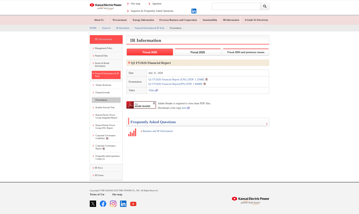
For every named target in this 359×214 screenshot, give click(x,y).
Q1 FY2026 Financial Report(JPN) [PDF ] (175, 84)
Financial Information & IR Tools (149, 28)
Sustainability (210, 20)
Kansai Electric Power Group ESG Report (105, 126)
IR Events (99, 175)
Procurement (120, 20)
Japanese (156, 3)
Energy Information (143, 20)
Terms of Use (97, 194)
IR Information (231, 20)
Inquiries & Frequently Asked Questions (152, 11)
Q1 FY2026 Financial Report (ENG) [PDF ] (176, 79)
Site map (135, 3)
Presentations (101, 100)
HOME (93, 28)
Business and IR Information (158, 131)
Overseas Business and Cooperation (178, 20)
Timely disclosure (103, 85)
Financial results (103, 92)
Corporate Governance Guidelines (106, 137)
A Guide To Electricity (256, 20)
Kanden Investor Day (105, 107)
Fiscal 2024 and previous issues (245, 52)
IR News (99, 168)
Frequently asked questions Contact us (108, 157)
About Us (99, 20)
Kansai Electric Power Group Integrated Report (106, 116)
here (184, 108)
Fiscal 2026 (150, 52)
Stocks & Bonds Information (102, 64)
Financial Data (101, 55)
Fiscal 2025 (198, 52)
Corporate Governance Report (106, 147)
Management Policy (103, 48)
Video (151, 90)
